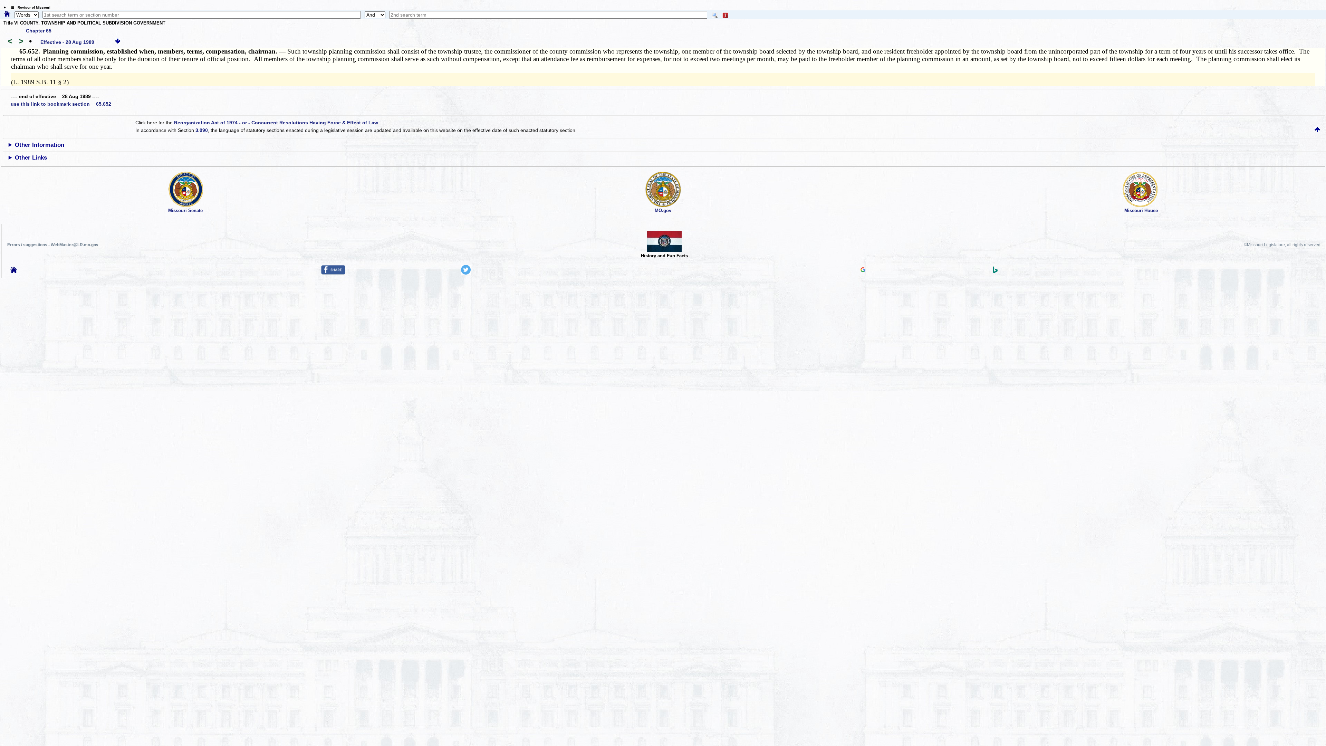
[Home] (7, 14)
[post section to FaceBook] (333, 273)
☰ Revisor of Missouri (29, 7)
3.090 (201, 130)
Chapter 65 (38, 31)
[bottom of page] (118, 42)
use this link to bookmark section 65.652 (61, 104)
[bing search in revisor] (995, 271)
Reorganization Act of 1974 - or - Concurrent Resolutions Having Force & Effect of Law (276, 122)
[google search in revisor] (863, 270)
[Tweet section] (466, 273)
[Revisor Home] (13, 271)
